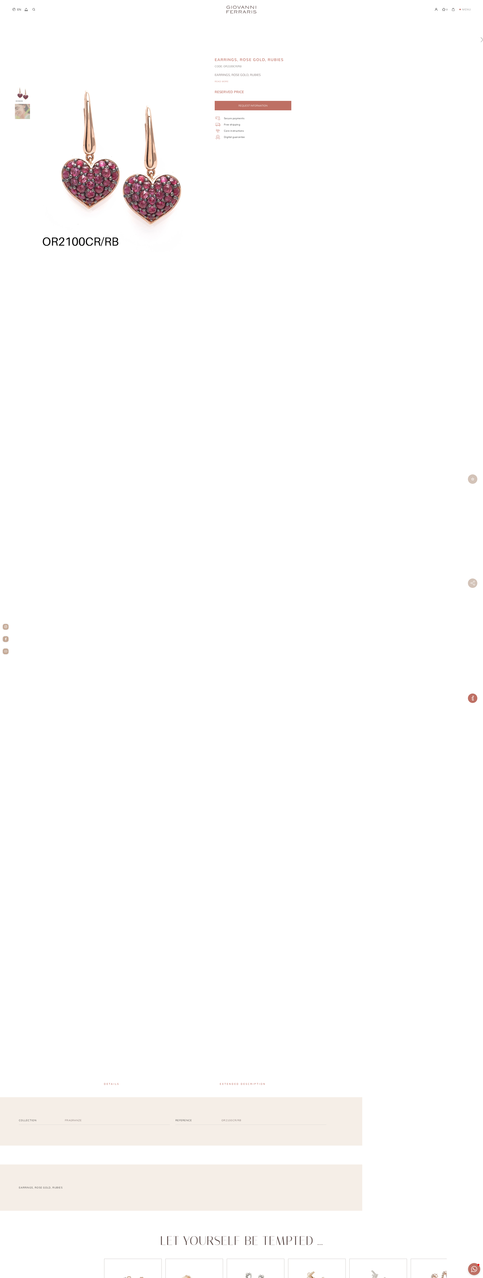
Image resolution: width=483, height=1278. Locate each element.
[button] (474, 1269)
